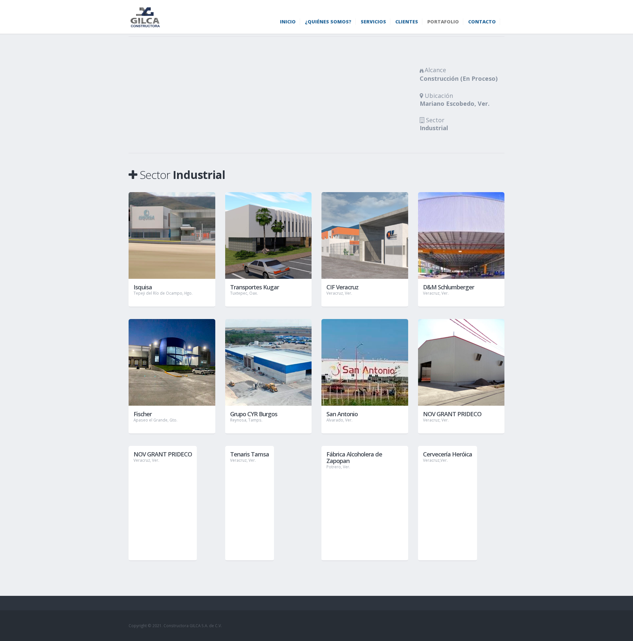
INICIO (288, 21)
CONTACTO (482, 21)
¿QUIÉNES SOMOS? (328, 21)
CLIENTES (406, 21)
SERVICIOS (373, 21)
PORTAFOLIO (443, 21)
